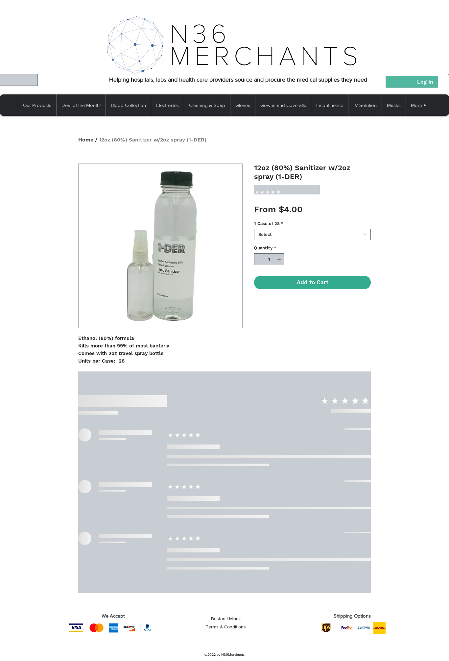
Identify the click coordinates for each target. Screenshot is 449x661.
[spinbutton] (269, 259)
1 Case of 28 (269, 223)
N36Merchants (233, 654)
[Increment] (280, 259)
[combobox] (312, 234)
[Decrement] (259, 259)
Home (85, 140)
